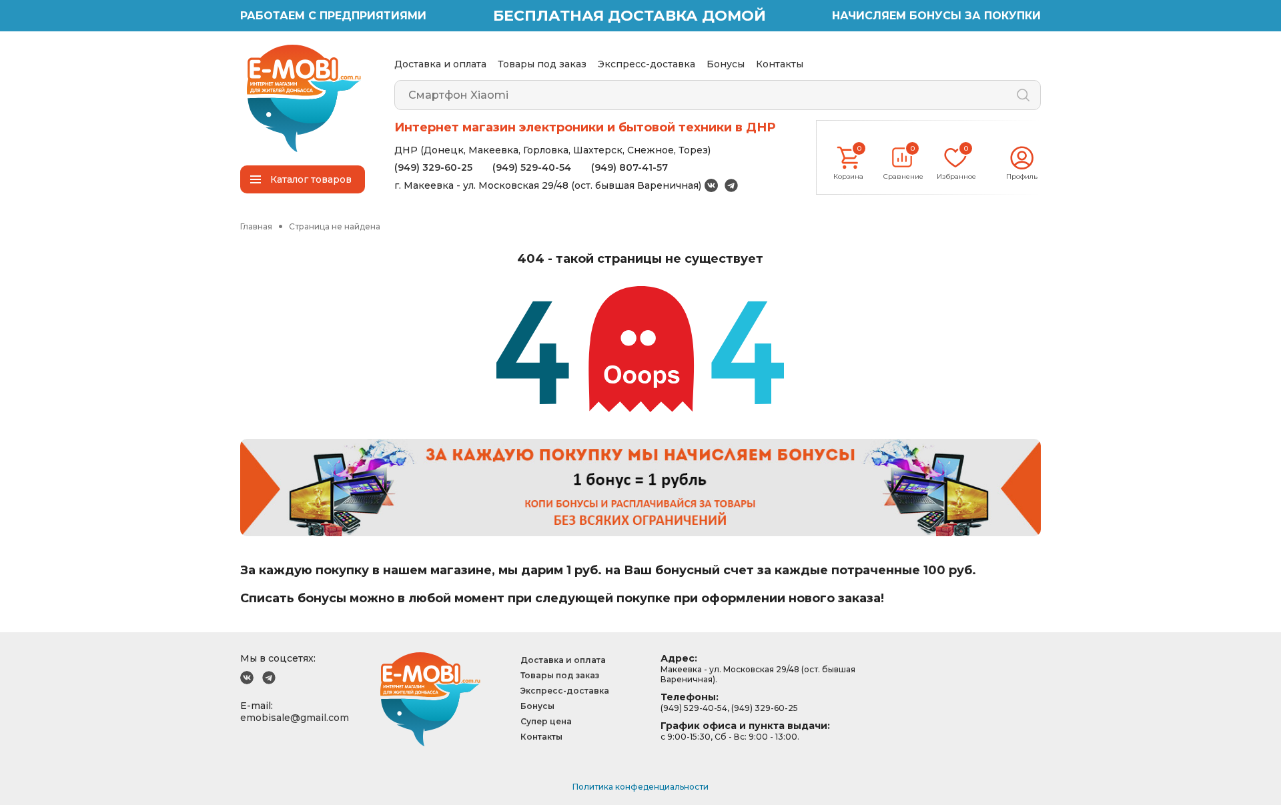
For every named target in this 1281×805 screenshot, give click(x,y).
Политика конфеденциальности (640, 787)
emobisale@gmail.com (294, 718)
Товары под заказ (542, 64)
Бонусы (726, 64)
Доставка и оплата (440, 64)
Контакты (779, 64)
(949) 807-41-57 (629, 167)
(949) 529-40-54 (531, 167)
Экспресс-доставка (646, 64)
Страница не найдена (334, 226)
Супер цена (546, 721)
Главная (256, 226)
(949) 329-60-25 (433, 167)
